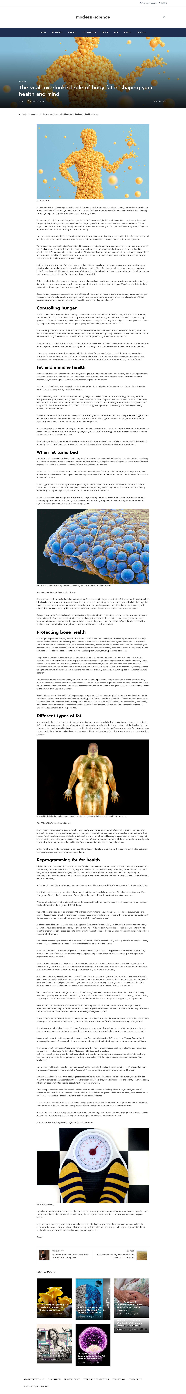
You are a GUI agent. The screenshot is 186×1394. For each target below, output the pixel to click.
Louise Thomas (57, 444)
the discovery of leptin (121, 314)
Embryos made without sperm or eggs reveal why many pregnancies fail (92, 1356)
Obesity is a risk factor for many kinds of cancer (58, 608)
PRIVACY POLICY (72, 1379)
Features (57, 32)
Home (43, 32)
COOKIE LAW (119, 1379)
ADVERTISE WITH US (34, 1379)
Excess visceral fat (74, 471)
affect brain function (106, 474)
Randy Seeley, (43, 284)
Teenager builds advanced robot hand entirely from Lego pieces (70, 1254)
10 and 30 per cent (96, 679)
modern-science (93, 17)
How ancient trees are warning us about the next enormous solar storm (92, 1310)
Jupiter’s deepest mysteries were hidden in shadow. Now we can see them (53, 1353)
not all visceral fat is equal (61, 728)
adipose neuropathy (55, 621)
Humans (141, 32)
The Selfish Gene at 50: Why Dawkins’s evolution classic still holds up (129, 1323)
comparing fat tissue (94, 695)
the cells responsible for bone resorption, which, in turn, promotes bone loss (91, 650)
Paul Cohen (46, 249)
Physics (72, 32)
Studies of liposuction (54, 660)
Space (105, 32)
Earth (127, 32)
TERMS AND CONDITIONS (96, 1379)
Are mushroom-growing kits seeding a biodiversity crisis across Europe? (53, 1307)
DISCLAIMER (54, 1379)
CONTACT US (135, 1379)
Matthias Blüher (142, 685)
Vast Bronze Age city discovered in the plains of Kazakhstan (115, 1254)
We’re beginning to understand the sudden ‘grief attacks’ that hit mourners (130, 1306)
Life (116, 32)
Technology (89, 32)
